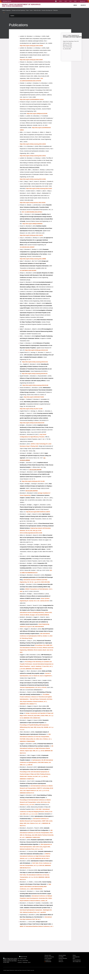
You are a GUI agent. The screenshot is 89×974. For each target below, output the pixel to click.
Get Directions (22, 958)
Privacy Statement (48, 958)
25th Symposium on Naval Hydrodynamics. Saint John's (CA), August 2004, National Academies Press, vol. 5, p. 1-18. (36, 847)
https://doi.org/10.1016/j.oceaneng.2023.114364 (33, 179)
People (27, 10)
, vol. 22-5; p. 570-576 (33, 687)
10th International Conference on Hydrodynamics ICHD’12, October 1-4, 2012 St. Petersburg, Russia (36, 636)
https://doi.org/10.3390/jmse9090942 (32, 223)
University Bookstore (77, 960)
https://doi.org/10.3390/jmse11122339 (37, 113)
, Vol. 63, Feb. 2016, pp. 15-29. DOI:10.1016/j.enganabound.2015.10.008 (35, 530)
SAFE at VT (61, 961)
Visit (66, 1)
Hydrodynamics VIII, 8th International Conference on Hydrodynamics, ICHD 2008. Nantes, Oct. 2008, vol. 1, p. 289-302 (36, 762)
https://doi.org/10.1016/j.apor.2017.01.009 (33, 481)
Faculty (31, 10)
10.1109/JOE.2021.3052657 (27, 247)
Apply (60, 1)
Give (70, 1)
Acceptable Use (48, 960)
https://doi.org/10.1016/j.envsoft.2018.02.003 (32, 422)
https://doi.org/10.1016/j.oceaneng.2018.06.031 (34, 373)
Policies (74, 955)
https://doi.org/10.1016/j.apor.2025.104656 (31, 45)
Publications (55, 10)
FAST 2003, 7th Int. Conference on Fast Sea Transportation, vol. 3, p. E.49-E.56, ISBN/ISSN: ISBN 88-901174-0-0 (35, 865)
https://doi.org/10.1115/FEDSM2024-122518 (31, 99)
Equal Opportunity (76, 956)
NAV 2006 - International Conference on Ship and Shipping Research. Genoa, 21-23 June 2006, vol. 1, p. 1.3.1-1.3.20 (36, 812)
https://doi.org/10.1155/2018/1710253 (34, 397)
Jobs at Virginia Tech (77, 961)
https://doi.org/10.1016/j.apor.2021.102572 (31, 235)
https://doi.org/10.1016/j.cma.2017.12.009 (31, 408)
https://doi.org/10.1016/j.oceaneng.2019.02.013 (35, 361)
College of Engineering (6, 10)
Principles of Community (49, 956)
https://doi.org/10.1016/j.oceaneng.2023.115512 (33, 155)
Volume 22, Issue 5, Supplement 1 (42, 675)
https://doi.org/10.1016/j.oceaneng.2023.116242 (33, 144)
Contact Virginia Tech (24, 962)
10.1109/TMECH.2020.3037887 (28, 270)
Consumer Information (63, 958)
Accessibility (61, 956)
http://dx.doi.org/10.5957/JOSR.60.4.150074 (38, 511)
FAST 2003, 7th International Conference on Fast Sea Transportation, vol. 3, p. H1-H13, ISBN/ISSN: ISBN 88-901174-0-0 (35, 877)
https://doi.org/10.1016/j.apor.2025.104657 (31, 59)
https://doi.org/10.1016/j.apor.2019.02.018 (36, 350)
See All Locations (23, 960)
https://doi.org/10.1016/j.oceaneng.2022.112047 (39, 188)
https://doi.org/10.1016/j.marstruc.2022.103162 (32, 202)
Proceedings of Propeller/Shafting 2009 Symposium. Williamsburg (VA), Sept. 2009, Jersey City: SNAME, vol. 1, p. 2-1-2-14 (36, 727)
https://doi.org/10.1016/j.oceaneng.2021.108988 (33, 258)
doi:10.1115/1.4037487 (35, 469)
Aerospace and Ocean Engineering (19, 10)
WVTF (74, 958)
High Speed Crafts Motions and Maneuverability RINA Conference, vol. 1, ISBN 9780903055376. (35, 887)
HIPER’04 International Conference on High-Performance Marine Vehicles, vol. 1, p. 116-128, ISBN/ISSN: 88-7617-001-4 (35, 856)
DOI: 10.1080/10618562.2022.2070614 (32, 212)
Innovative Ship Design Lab (47, 10)
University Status (48, 955)
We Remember (48, 961)
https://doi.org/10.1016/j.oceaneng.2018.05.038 (35, 385)
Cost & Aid (61, 960)
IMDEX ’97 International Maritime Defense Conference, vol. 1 (36, 926)
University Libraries (62, 955)
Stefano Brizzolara (37, 10)
